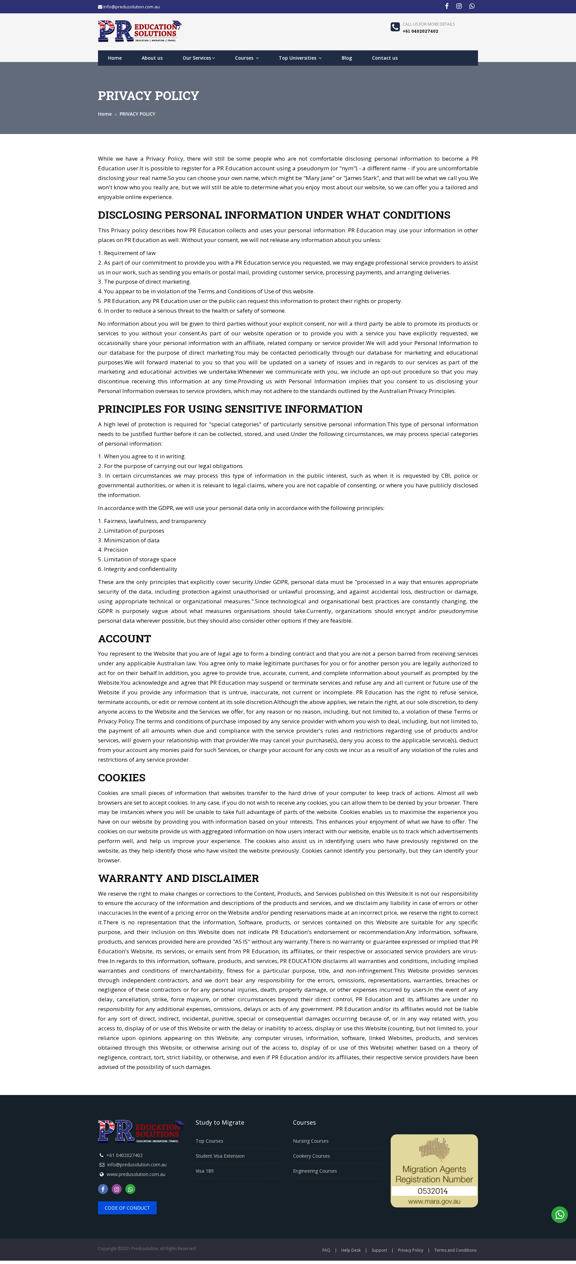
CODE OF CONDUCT (127, 1208)
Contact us (385, 58)
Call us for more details (429, 24)
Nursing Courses (311, 1141)
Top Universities (298, 58)
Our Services (197, 58)
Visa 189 (205, 1171)
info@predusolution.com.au (137, 1164)
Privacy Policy (410, 1250)
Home (115, 58)
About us (152, 58)
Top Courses (209, 1141)
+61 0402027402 (124, 1155)
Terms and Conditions (455, 1250)
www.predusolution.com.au (136, 1174)
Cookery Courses (311, 1156)
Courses (245, 58)
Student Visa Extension (220, 1156)
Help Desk (351, 1250)
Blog (347, 58)
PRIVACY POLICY (136, 114)
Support (379, 1250)
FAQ (326, 1250)
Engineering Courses (315, 1171)
